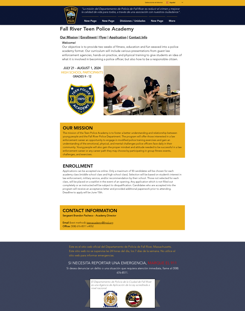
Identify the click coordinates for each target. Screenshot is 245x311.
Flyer (103, 37)
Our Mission (69, 37)
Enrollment (88, 37)
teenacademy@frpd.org (100, 222)
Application (117, 37)
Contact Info (138, 37)
